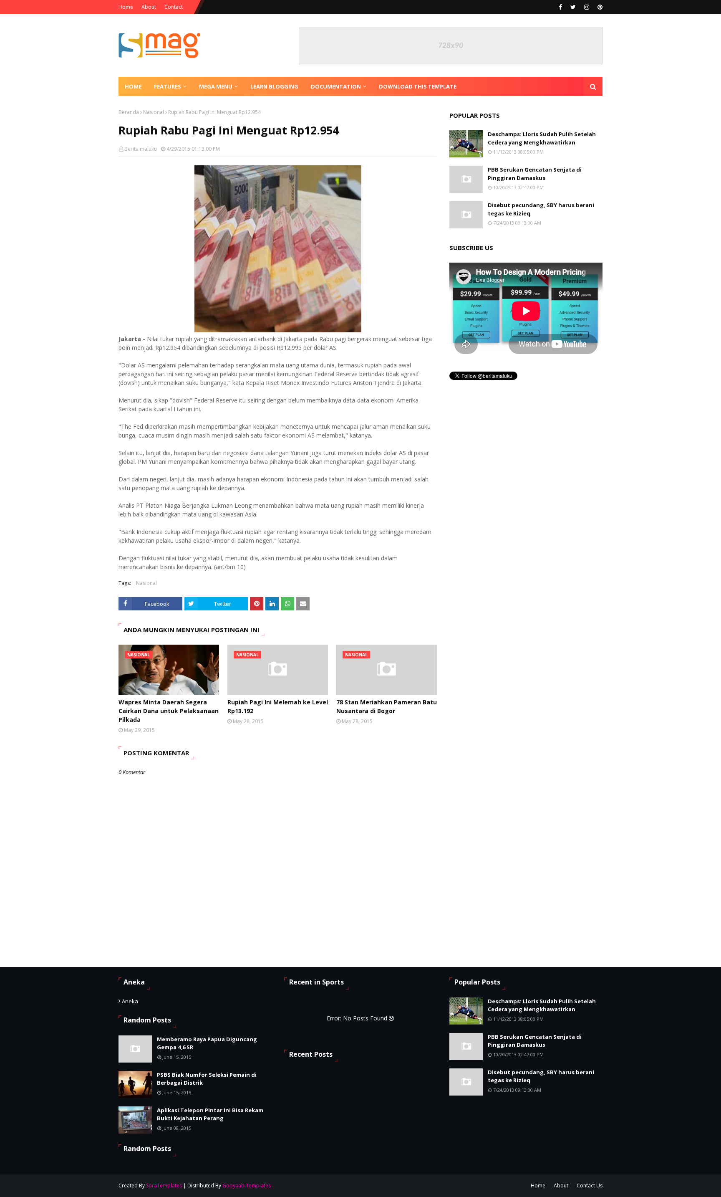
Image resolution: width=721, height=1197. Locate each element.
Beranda (128, 112)
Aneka (130, 1001)
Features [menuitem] (167, 86)
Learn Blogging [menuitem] (274, 86)
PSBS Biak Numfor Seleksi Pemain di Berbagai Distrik (207, 1079)
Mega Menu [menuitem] (215, 86)
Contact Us (590, 1185)
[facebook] (560, 7)
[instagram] (586, 7)
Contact (173, 6)
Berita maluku (140, 148)
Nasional (153, 112)
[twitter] (573, 7)
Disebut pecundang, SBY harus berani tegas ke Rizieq (541, 209)
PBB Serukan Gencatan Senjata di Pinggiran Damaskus (535, 174)
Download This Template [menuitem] (417, 86)
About (148, 6)
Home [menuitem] (133, 86)
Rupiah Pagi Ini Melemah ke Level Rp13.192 (277, 706)
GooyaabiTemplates (246, 1185)
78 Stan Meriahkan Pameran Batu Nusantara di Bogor (386, 706)
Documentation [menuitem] (336, 86)
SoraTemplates (164, 1185)
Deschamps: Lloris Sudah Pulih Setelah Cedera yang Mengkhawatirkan (542, 138)
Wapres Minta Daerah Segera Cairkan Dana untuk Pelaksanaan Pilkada (168, 711)
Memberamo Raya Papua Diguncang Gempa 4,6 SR (207, 1043)
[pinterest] (599, 7)
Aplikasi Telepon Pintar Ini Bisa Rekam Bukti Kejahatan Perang (210, 1114)
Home (125, 6)
